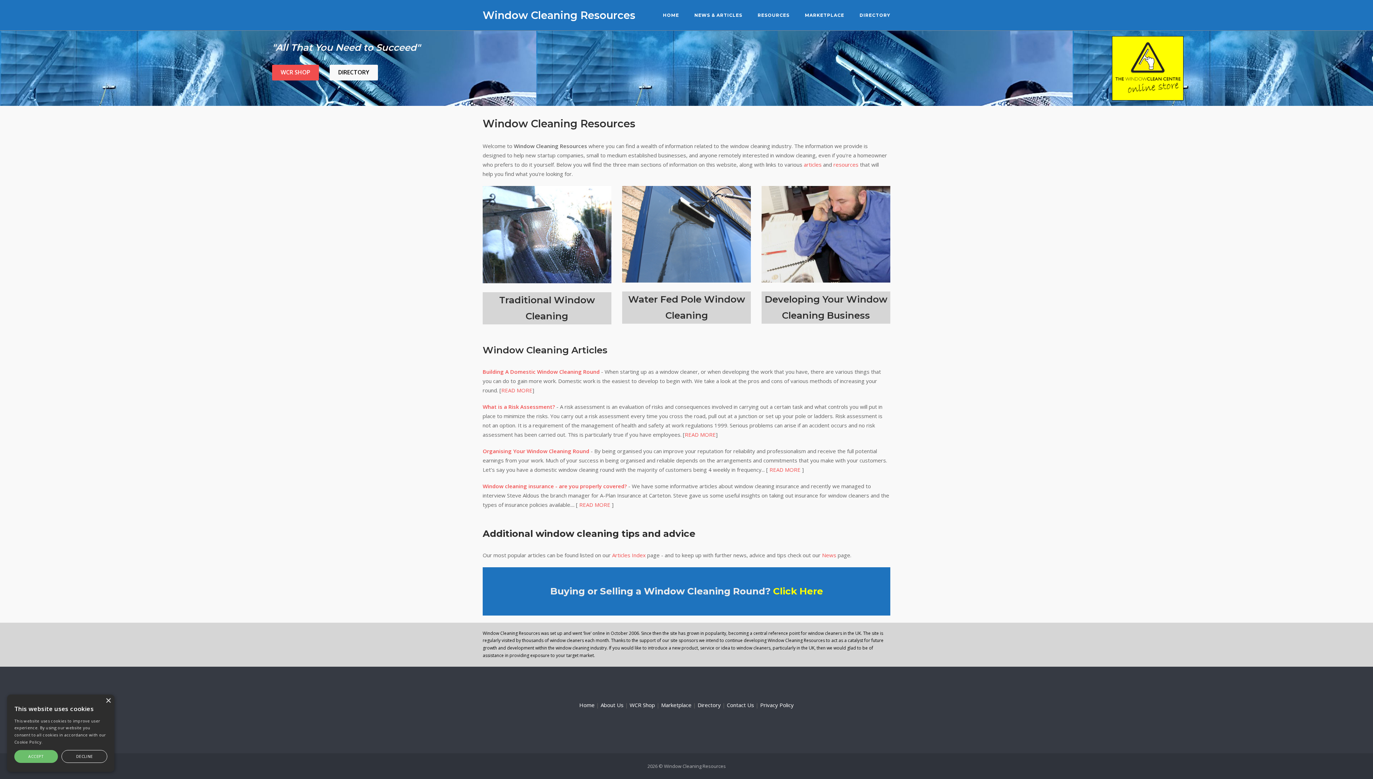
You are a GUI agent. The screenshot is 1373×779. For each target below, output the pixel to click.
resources (845, 164)
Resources (773, 15)
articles (813, 164)
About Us (612, 705)
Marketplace (824, 15)
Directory (875, 15)
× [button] (108, 701)
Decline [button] (84, 756)
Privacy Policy (777, 705)
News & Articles (718, 15)
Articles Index (629, 555)
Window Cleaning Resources (559, 15)
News (829, 555)
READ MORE (516, 390)
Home (671, 15)
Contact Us (740, 705)
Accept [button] (36, 756)
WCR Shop (295, 72)
